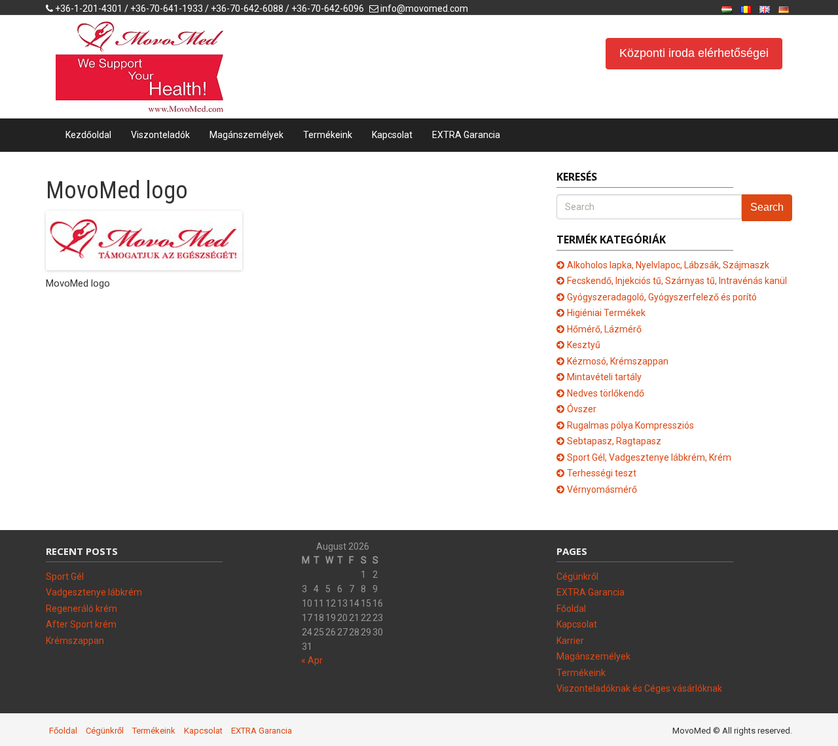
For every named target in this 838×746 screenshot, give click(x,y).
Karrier (570, 640)
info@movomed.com (424, 8)
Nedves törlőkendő (605, 393)
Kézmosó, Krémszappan (617, 361)
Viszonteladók (160, 135)
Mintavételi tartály (604, 377)
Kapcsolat (392, 135)
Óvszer (581, 409)
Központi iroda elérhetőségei (694, 53)
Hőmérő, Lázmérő (604, 329)
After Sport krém (81, 624)
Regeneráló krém (81, 608)
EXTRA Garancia (466, 135)
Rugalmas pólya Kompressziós (630, 425)
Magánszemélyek (246, 135)
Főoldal (571, 608)
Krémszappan (75, 640)
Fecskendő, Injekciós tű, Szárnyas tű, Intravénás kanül (677, 280)
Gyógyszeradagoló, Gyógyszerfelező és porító (662, 297)
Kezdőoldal (88, 135)
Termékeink (327, 135)
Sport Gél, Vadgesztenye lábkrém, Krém (649, 457)
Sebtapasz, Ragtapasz (614, 441)
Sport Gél (65, 576)
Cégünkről (577, 576)
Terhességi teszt (601, 473)
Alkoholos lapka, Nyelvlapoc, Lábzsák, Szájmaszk (668, 265)
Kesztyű (583, 345)
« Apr (312, 660)
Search (767, 207)
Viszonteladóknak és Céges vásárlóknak (639, 688)
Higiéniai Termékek (606, 313)
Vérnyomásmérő (602, 489)
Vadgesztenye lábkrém (94, 592)
